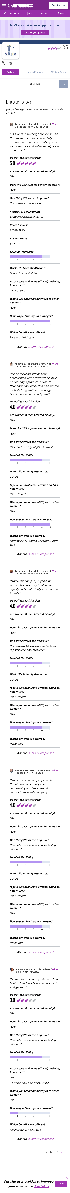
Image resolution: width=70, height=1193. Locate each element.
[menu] (4, 3)
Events (61, 13)
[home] (20, 7)
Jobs (30, 13)
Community (11, 13)
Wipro (55, 124)
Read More (41, 1186)
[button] (35, 32)
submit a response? (40, 347)
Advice (45, 13)
